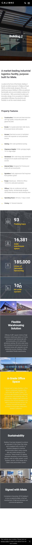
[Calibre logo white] (8, 3)
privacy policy (5, 541)
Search (25, 3)
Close (29, 541)
